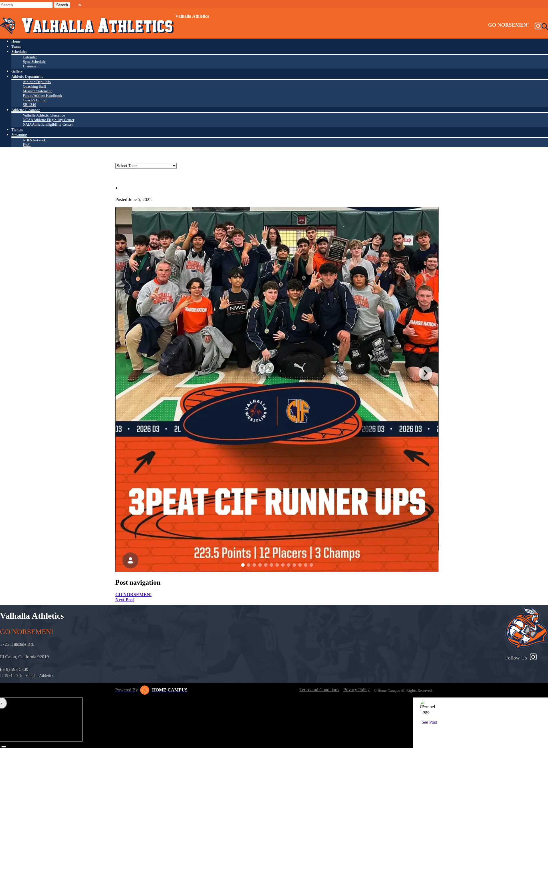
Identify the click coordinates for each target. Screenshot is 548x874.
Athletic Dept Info (37, 82)
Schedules (19, 51)
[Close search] (79, 3)
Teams (16, 46)
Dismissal (30, 66)
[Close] (424, 707)
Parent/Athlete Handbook (42, 95)
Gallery (17, 71)
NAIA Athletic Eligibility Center (48, 124)
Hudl (27, 145)
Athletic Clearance (25, 110)
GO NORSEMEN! (133, 594)
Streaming (19, 135)
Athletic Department (27, 76)
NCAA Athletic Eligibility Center (48, 120)
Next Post (124, 599)
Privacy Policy (356, 689)
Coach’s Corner (35, 100)
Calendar (30, 57)
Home (16, 41)
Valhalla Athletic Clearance (44, 115)
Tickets (17, 129)
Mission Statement (37, 91)
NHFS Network (34, 140)
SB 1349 (29, 105)
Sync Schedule (34, 61)
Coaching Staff (34, 86)
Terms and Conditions (319, 689)
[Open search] (544, 27)
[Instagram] (538, 27)
